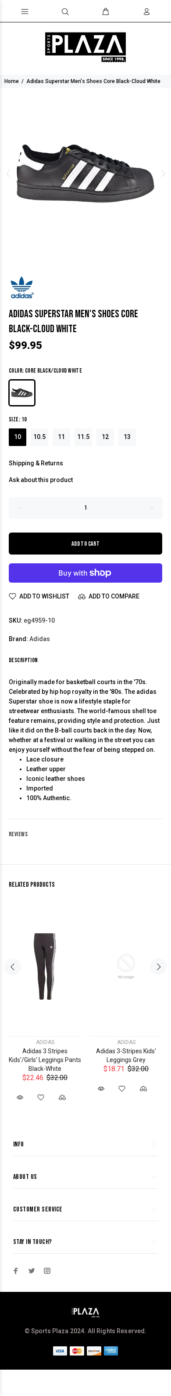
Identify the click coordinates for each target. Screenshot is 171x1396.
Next (162, 173)
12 (105, 436)
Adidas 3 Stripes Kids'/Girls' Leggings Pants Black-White (45, 1060)
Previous (8, 173)
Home (11, 81)
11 (61, 436)
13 (127, 436)
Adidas (39, 638)
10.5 (39, 436)
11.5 (83, 436)
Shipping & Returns (36, 463)
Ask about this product (41, 479)
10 (17, 436)
